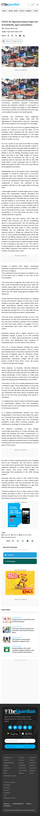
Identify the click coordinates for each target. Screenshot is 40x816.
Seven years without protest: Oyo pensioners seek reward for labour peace (23, 630)
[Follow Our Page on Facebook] (10, 727)
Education (22, 765)
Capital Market (9, 763)
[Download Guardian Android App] (12, 733)
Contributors (8, 757)
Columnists (23, 770)
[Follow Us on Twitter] (15, 727)
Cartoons (22, 768)
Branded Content (10, 776)
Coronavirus (6, 535)
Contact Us (7, 806)
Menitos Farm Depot (26, 535)
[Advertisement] (20, 681)
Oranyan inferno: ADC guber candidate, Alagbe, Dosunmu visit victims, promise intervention (23, 650)
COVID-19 (15, 535)
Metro (16, 11)
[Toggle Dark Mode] (31, 4)
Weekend (7, 785)
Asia (5, 773)
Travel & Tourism (9, 782)
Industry (32, 765)
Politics (22, 11)
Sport (36, 11)
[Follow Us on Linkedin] (25, 727)
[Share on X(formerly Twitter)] (12, 36)
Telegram (10, 555)
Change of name (10, 798)
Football (32, 763)
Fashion (32, 760)
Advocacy (7, 768)
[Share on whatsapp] (16, 36)
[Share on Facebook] (8, 36)
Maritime (32, 770)
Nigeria (21, 773)
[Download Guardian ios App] (27, 733)
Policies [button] (29, 804)
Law (5, 795)
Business (29, 11)
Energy (6, 765)
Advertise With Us (18, 804)
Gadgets (7, 793)
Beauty (21, 763)
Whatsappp (11, 561)
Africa (6, 770)
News (4, 11)
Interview (7, 788)
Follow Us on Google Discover (14, 41)
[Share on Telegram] (20, 36)
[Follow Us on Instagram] (20, 727)
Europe (21, 760)
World (31, 773)
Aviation (6, 760)
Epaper (11, 11)
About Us (6, 804)
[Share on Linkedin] (23, 36)
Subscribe (20, 746)
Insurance (32, 768)
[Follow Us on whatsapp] (30, 727)
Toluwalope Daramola (9, 537)
